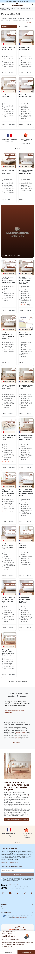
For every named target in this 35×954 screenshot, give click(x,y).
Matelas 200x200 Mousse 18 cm (25, 48)
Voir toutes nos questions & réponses (14, 711)
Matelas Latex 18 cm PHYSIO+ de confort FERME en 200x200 (8, 335)
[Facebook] (2, 893)
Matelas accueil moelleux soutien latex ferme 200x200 (25, 600)
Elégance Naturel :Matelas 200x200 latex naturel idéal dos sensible (8, 492)
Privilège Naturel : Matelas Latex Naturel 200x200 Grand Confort (8, 652)
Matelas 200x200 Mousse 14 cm (8, 48)
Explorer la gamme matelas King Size (16, 820)
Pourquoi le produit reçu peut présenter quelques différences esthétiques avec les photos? (16, 703)
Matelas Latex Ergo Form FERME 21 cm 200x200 (26, 386)
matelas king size (20, 732)
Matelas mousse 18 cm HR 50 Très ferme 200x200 (26, 172)
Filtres (5, 26)
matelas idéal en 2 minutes (19, 1)
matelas (17, 737)
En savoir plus (9, 141)
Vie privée (13, 885)
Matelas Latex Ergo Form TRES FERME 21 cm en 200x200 (26, 437)
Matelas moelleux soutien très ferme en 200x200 (8, 172)
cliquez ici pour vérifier (20, 917)
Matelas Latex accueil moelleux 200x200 (25, 334)
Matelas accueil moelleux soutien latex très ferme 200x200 (8, 546)
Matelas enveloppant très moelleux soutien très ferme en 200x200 (25, 280)
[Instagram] (24, 893)
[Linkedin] (32, 893)
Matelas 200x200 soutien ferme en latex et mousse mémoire (8, 600)
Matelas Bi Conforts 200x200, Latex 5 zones (9, 437)
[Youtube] (10, 893)
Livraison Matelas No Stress (11, 255)
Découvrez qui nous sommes (9, 862)
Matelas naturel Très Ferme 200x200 (24, 545)
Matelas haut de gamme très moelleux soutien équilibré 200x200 (8, 279)
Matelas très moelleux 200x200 (26, 95)
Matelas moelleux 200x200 (8, 95)
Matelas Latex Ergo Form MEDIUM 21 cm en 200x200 (9, 386)
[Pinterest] (17, 893)
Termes (19, 885)
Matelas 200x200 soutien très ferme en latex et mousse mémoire (26, 492)
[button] (27, 4)
